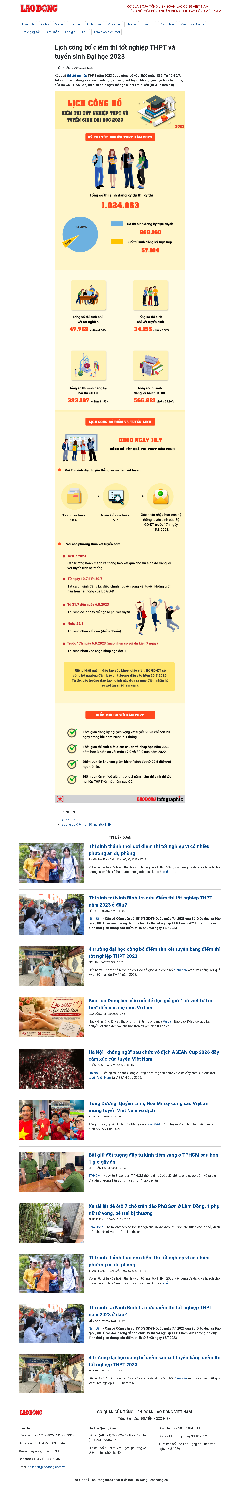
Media (59, 24)
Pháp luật (114, 24)
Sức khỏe (52, 32)
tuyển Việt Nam (100, 1078)
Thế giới (70, 32)
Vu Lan (168, 1021)
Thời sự (131, 24)
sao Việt (154, 1124)
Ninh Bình (96, 919)
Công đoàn (167, 24)
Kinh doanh (94, 24)
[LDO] (51, 864)
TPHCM (94, 1176)
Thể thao (75, 24)
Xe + (84, 32)
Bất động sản (30, 32)
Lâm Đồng (96, 1227)
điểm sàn (180, 970)
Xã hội (45, 24)
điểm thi (169, 872)
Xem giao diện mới (106, 32)
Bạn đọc (148, 24)
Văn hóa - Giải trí (192, 24)
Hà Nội (94, 1073)
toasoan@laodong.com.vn (46, 1467)
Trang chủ (28, 24)
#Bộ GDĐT (69, 820)
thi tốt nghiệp (77, 76)
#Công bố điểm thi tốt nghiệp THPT (87, 824)
